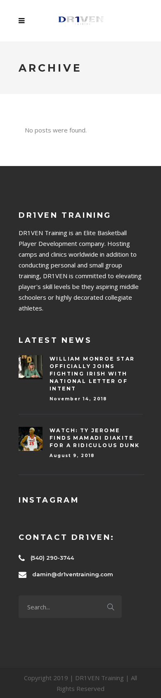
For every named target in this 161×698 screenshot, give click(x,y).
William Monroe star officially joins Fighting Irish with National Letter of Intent (92, 374)
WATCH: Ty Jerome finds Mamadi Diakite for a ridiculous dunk (95, 437)
